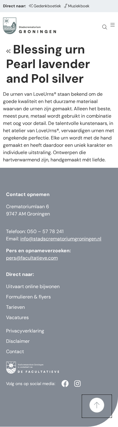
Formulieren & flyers (28, 297)
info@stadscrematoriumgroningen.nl (60, 239)
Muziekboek (79, 6)
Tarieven (15, 307)
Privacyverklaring (25, 331)
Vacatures (17, 317)
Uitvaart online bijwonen (33, 286)
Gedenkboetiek (47, 6)
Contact (15, 351)
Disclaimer (18, 341)
